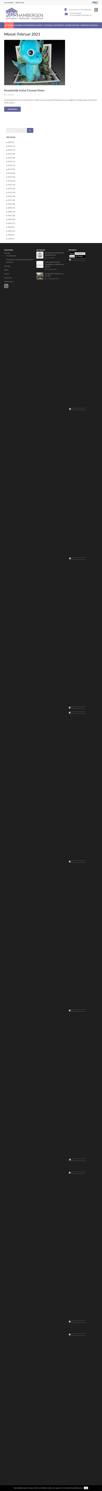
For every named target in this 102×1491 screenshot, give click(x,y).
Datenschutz (8, 281)
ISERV (6, 270)
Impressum (8, 278)
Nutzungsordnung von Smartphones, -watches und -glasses (55, 264)
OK (86, 1488)
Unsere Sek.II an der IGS (89, 25)
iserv (95, 3)
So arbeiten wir (11, 256)
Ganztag (7, 266)
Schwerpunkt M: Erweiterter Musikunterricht (54, 254)
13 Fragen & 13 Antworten (54, 25)
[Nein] (100, 1488)
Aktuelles (9, 25)
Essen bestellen (9, 2)
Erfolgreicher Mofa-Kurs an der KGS (54, 275)
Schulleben (18, 25)
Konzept (7, 253)
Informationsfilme (72, 25)
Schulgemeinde (29, 25)
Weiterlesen (12, 109)
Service (6, 274)
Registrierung (20, 2)
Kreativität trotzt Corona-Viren (24, 90)
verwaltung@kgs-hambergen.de (80, 15)
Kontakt (39, 25)
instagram (96, 10)
